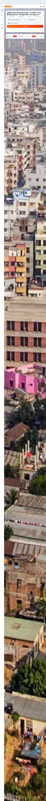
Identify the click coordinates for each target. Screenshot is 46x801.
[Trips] (2, 24)
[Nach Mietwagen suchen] (2, 15)
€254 (9, 13)
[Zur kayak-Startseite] (8, 6)
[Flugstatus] (2, 21)
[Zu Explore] (2, 18)
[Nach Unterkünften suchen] (2, 12)
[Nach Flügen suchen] (2, 10)
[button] (2, 6)
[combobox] (30, 16)
